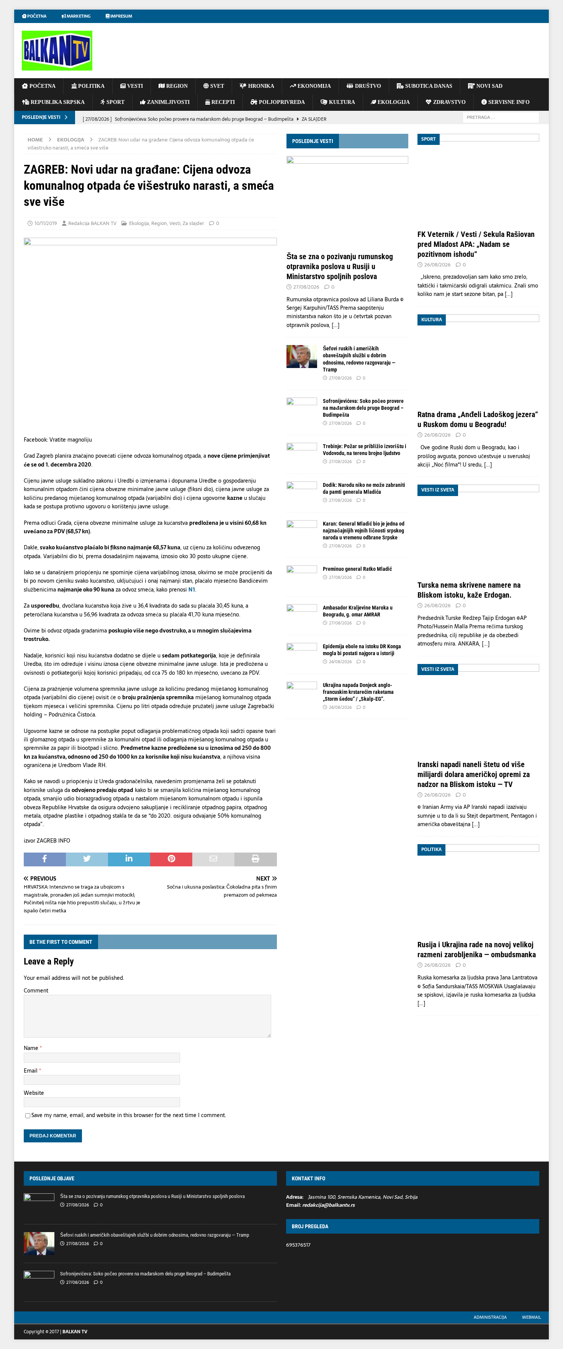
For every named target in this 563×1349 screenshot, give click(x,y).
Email (31, 1070)
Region (159, 223)
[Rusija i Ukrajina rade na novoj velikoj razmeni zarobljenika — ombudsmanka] (478, 890)
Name (32, 1048)
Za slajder (193, 223)
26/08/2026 (340, 661)
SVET (216, 86)
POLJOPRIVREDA (281, 102)
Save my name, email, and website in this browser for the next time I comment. (128, 1115)
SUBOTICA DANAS (428, 86)
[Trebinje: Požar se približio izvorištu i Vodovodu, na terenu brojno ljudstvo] (301, 454)
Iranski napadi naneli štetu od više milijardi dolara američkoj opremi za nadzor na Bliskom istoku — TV (473, 774)
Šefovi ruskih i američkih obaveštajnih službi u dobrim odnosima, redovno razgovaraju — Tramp (154, 1235)
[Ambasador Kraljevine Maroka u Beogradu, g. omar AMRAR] (301, 615)
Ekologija (139, 223)
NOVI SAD (488, 86)
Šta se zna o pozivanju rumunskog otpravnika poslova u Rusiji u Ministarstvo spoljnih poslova (339, 266)
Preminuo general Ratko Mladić (357, 569)
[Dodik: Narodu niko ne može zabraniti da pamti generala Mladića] (301, 492)
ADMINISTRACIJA (490, 1317)
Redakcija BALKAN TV (92, 223)
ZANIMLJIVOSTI (168, 102)
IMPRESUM (121, 16)
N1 (191, 589)
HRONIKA (260, 86)
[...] (335, 325)
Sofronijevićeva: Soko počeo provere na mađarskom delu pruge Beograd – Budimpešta (363, 408)
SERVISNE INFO (508, 102)
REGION (176, 86)
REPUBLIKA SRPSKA (57, 102)
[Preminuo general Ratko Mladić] (301, 576)
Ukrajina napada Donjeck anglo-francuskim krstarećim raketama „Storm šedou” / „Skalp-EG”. (358, 692)
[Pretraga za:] (501, 117)
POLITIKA (91, 86)
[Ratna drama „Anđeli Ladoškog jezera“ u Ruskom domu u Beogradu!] (478, 360)
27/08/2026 (306, 287)
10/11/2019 (45, 223)
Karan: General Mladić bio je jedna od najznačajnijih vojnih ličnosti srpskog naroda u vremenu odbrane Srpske (363, 531)
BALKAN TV (74, 1332)
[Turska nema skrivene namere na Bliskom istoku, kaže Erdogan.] (478, 530)
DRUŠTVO (367, 86)
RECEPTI (222, 102)
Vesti (174, 223)
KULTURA (341, 102)
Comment (36, 990)
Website (34, 1093)
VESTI (134, 86)
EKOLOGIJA (393, 102)
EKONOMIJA (313, 86)
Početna (36, 16)
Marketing (78, 16)
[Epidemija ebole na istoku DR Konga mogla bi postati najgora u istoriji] (301, 654)
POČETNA (42, 86)
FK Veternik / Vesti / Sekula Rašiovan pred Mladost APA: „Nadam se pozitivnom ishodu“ (476, 244)
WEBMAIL (531, 1317)
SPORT (114, 102)
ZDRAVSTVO (449, 102)
